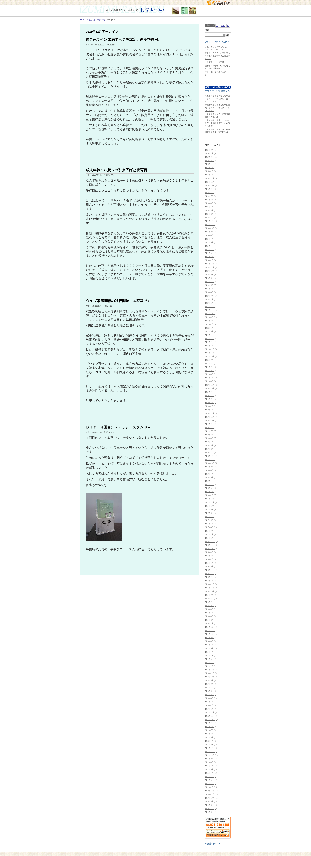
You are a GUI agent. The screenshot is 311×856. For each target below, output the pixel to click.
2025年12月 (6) (211, 178)
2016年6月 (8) (210, 563)
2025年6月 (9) (210, 200)
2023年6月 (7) (210, 285)
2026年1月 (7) (210, 175)
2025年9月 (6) (210, 189)
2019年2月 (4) (210, 449)
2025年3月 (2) (210, 210)
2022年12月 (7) (211, 306)
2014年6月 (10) (211, 648)
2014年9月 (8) (210, 638)
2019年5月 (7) (210, 438)
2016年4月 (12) (211, 570)
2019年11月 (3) (211, 417)
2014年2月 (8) (210, 662)
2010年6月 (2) (210, 812)
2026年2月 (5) (210, 171)
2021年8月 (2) (210, 363)
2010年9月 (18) (211, 801)
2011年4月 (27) (211, 776)
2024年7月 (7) (210, 239)
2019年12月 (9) (211, 413)
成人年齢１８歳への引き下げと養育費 (116, 170)
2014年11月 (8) (211, 630)
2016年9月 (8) (210, 552)
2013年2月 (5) (210, 705)
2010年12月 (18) (211, 791)
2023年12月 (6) (211, 264)
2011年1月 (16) (211, 787)
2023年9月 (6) (210, 274)
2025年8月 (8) (210, 192)
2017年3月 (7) (210, 531)
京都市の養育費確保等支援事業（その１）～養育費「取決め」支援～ (217, 108)
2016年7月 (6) (210, 559)
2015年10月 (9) (211, 591)
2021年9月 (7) (210, 360)
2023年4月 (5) (210, 292)
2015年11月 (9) (211, 588)
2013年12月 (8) (211, 670)
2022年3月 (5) (210, 338)
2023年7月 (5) (210, 281)
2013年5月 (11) (211, 695)
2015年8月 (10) (211, 598)
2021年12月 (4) (211, 349)
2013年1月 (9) (210, 709)
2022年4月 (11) (211, 335)
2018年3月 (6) (210, 488)
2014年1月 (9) (210, 666)
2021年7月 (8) (210, 367)
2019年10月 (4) (211, 420)
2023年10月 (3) (211, 271)
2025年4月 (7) (210, 207)
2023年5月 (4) (210, 289)
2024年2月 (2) (210, 257)
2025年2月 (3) (210, 214)
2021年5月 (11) (211, 374)
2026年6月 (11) (211, 157)
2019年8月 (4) (210, 427)
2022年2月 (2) (210, 342)
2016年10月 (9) (211, 549)
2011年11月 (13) (211, 751)
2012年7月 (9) (210, 730)
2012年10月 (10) (211, 719)
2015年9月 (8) (210, 595)
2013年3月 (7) (210, 702)
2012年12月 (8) (211, 712)
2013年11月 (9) (211, 673)
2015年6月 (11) (211, 605)
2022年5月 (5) (210, 331)
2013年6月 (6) (210, 691)
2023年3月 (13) (211, 296)
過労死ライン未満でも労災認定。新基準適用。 (123, 39)
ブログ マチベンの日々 (217, 41)
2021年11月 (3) (211, 353)
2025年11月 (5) (211, 182)
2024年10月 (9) (211, 228)
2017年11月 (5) (211, 502)
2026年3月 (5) (210, 168)
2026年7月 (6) (210, 153)
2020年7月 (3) (210, 399)
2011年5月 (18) (211, 773)
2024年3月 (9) (210, 253)
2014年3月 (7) (210, 659)
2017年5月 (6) (210, 524)
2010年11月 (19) (211, 794)
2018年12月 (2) (211, 456)
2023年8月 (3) (210, 278)
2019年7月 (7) (210, 431)
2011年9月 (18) (211, 759)
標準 (223, 25)
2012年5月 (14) (211, 737)
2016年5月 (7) (210, 566)
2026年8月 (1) (210, 150)
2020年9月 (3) (210, 392)
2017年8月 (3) (210, 513)
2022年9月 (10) (211, 317)
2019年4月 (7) (210, 442)
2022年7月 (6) (210, 324)
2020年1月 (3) (210, 410)
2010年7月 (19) (211, 808)
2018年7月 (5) (210, 474)
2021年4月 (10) (211, 378)
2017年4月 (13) (211, 527)
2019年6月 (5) (210, 435)
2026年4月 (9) (210, 164)
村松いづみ (155, 10)
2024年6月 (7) (210, 242)
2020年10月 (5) (211, 388)
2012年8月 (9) (210, 727)
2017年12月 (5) (211, 499)
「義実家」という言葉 (214, 62)
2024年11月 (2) (211, 225)
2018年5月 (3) (210, 481)
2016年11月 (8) (211, 545)
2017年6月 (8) (210, 520)
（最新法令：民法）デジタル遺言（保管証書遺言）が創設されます (217, 123)
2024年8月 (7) (210, 235)
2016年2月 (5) (210, 577)
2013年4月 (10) (211, 698)
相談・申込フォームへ (218, 828)
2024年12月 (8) (211, 221)
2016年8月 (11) (211, 556)
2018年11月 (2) (211, 460)
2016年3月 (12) (211, 573)
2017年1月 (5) (210, 538)
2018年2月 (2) (210, 492)
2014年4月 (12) (211, 655)
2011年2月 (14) (211, 784)
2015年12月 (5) (211, 584)
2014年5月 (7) (210, 652)
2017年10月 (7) (211, 506)
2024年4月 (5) (210, 249)
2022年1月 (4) (210, 346)
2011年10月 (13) (211, 755)
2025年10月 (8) (211, 185)
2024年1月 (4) (210, 260)
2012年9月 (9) (210, 723)
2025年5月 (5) (210, 203)
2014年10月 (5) (211, 634)
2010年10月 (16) (211, 798)
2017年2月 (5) (210, 534)
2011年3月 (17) (211, 780)
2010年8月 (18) (211, 805)
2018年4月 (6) (210, 484)
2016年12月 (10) (211, 541)
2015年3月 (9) (210, 616)
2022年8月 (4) (210, 321)
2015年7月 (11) (211, 602)
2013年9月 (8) (210, 680)
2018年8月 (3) (210, 470)
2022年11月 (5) (211, 310)
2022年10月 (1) (211, 314)
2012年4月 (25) (211, 741)
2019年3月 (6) (210, 445)
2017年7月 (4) (210, 516)
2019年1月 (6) (210, 452)
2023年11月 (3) (211, 267)
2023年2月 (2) (210, 299)
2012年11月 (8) (211, 716)
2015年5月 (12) (211, 609)
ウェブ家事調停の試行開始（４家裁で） (118, 301)
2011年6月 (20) (211, 769)
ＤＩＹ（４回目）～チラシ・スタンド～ (118, 427)
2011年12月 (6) (211, 748)
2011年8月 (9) (210, 762)
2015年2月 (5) (210, 620)
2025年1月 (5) (210, 217)
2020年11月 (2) (211, 385)
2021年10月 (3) (211, 356)
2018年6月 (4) (210, 477)
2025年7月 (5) (210, 196)
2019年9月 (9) (210, 424)
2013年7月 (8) (210, 687)
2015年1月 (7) (210, 623)
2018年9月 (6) (210, 467)
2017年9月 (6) (210, 509)
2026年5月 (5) (210, 160)
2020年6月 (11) (211, 403)
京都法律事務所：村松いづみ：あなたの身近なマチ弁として (219, 2)
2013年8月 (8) (210, 684)
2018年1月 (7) (210, 495)
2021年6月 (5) (210, 370)
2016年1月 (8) (210, 581)
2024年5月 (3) (210, 246)
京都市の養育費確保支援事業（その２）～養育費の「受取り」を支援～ (217, 99)
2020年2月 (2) (210, 406)
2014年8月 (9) (210, 641)
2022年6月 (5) (210, 328)
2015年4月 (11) (211, 613)
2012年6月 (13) (211, 734)
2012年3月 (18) (211, 744)
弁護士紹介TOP (212, 843)
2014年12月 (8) (211, 627)
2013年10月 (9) (211, 677)
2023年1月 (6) (210, 303)
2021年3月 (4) (210, 381)
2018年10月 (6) (211, 463)
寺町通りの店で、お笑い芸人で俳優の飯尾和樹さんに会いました (217, 56)
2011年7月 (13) (211, 766)
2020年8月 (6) (210, 395)
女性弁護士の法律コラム (217, 91)
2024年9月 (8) (210, 232)
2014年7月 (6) (210, 645)
